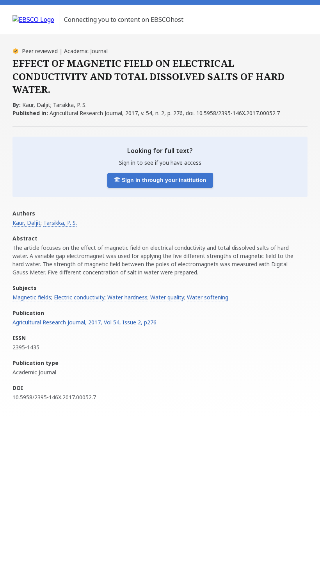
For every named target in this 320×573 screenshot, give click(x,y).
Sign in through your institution (164, 180)
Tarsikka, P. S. (60, 222)
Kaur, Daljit (26, 222)
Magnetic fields (31, 297)
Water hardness (127, 297)
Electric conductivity (79, 297)
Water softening (207, 297)
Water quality (167, 297)
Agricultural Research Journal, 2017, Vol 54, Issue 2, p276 (84, 322)
